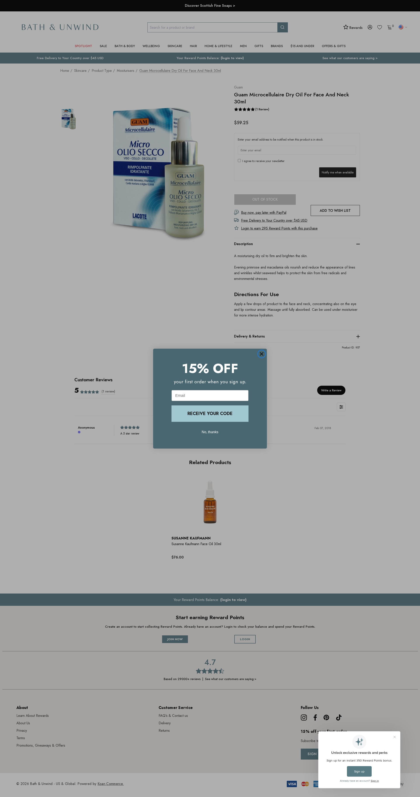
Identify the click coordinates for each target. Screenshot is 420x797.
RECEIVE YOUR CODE (210, 413)
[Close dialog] (261, 353)
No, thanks (210, 432)
